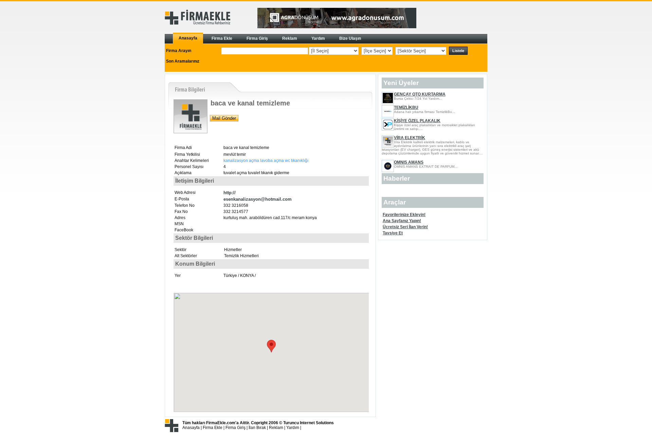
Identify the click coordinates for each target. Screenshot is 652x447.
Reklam (276, 427)
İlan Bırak (257, 427)
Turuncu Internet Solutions (308, 422)
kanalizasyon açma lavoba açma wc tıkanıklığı (265, 160)
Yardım (292, 427)
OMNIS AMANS (408, 162)
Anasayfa (191, 427)
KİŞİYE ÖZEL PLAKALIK (417, 120)
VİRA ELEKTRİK (409, 137)
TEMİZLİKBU (406, 107)
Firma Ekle (212, 427)
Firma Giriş (235, 427)
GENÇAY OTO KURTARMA (420, 94)
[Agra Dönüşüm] (336, 26)
